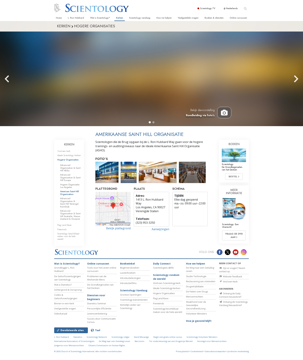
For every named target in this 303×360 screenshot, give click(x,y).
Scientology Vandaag (133, 290)
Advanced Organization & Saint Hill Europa (70, 177)
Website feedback (232, 276)
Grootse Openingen (130, 294)
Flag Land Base (64, 225)
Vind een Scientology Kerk (166, 283)
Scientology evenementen (134, 299)
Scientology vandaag (139, 17)
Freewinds (61, 229)
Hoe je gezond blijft (198, 321)
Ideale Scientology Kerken (69, 155)
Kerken (119, 17)
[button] (150, 122)
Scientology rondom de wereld (166, 276)
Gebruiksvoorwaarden (215, 351)
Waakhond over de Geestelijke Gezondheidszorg (196, 305)
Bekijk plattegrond (118, 228)
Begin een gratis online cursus (167, 337)
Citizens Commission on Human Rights (106, 345)
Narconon (139, 341)
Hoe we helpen (164, 17)
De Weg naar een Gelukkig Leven (114, 341)
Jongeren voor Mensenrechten (69, 345)
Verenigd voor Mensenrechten (212, 341)
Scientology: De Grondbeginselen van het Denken (232, 167)
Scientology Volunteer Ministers (202, 337)
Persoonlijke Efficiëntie (99, 308)
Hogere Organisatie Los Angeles (69, 186)
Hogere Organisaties (68, 159)
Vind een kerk (63, 151)
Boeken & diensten (214, 17)
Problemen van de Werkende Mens (96, 278)
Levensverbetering (97, 313)
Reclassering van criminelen (200, 281)
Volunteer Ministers (196, 313)
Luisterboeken (128, 272)
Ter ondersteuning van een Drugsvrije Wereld (171, 341)
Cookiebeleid (196, 351)
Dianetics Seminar (96, 303)
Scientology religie (120, 337)
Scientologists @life (163, 267)
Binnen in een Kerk (64, 303)
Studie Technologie (196, 276)
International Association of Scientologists (74, 341)
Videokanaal (60, 313)
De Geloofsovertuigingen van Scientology (67, 278)
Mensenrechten (194, 296)
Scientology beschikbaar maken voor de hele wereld (68, 236)
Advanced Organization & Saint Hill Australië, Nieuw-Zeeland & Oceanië (70, 215)
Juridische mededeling (238, 351)
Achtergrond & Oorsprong (68, 289)
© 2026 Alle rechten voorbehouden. (88, 351)
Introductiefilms (128, 283)
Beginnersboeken (129, 267)
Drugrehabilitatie (195, 286)
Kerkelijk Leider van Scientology (130, 306)
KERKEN (69, 144)
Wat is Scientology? (100, 17)
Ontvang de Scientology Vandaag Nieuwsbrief (233, 303)
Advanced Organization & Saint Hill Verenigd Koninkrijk (69, 202)
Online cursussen (238, 17)
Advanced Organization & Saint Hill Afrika (70, 167)
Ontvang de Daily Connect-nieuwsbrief (230, 295)
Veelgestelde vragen (188, 17)
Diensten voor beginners (96, 297)
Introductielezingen (130, 278)
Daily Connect (162, 263)
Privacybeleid (182, 351)
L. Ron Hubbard (76, 17)
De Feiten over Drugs (197, 291)
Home (59, 17)
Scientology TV (207, 8)
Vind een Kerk (230, 281)
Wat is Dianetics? (63, 284)
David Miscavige (141, 337)
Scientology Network (97, 337)
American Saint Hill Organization (69, 193)
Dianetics (77, 337)
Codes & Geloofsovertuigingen (65, 296)
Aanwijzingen (160, 229)
